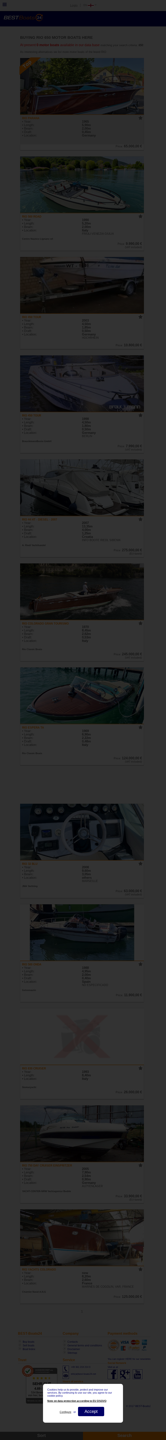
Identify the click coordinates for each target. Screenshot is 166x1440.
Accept (91, 1411)
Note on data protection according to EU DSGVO (76, 1401)
